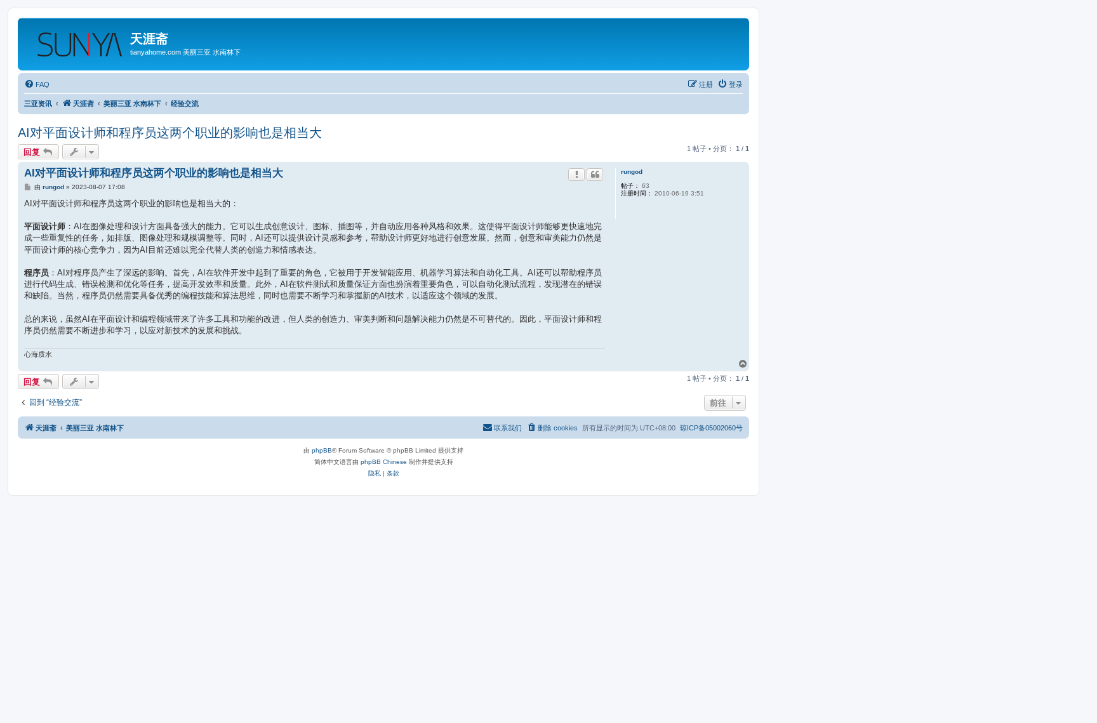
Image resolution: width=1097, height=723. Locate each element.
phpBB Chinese (384, 461)
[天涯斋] (75, 40)
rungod (631, 171)
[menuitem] (37, 84)
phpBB (322, 450)
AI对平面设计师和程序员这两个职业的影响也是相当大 (170, 133)
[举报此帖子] (576, 174)
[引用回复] (595, 174)
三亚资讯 (38, 103)
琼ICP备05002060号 (711, 428)
